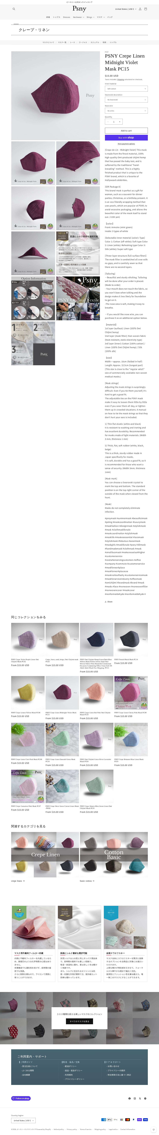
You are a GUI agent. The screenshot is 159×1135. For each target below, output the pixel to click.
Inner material (110, 83)
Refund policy (59, 1129)
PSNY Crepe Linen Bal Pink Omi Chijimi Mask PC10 (95, 714)
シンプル (113, 42)
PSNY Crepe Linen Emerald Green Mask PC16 (60, 760)
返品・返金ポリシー (73, 1070)
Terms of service (86, 1129)
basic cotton (86, 881)
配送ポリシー (71, 1066)
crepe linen (16, 881)
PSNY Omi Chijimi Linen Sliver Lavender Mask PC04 (95, 760)
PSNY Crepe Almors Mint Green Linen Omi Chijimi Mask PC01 (96, 807)
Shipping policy (100, 1129)
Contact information (127, 1129)
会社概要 (26, 1074)
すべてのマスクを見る (79, 1021)
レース (72, 42)
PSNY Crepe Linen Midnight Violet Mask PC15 (61, 714)
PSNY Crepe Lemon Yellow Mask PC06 (25, 713)
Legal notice (113, 1129)
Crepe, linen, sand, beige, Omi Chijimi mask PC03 (62, 660)
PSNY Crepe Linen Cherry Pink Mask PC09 (130, 713)
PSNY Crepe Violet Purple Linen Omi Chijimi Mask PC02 (25, 660)
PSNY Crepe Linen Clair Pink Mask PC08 (26, 759)
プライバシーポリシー (74, 1079)
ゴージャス (83, 42)
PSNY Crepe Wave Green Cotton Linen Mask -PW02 (62, 807)
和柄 (104, 42)
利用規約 (69, 1074)
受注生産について (30, 1066)
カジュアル (95, 42)
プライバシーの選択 (116, 1070)
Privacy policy (72, 1129)
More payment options (126, 144)
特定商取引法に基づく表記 (119, 1074)
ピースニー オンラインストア (26, 1129)
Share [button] (110, 601)
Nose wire (109, 106)
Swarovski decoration (113, 95)
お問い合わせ (113, 1066)
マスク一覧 (62, 42)
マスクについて (48, 42)
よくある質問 (28, 1070)
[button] (14, 9)
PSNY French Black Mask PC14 (126, 659)
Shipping (120, 79)
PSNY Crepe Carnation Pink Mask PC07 (26, 806)
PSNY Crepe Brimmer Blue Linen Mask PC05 (128, 760)
